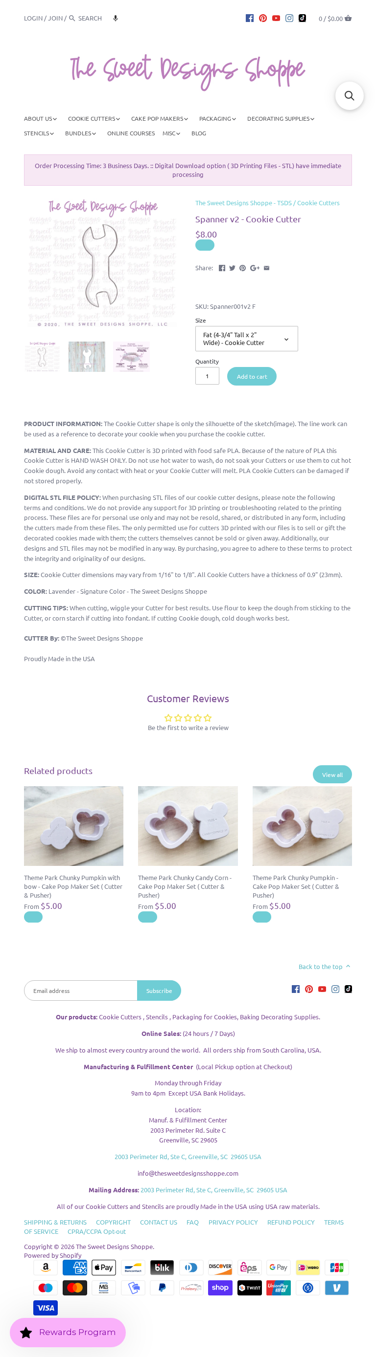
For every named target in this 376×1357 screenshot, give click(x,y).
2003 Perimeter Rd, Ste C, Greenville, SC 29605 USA (188, 1156)
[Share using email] (266, 266)
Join (55, 18)
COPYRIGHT (113, 1222)
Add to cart (252, 376)
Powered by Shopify (52, 1255)
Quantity (207, 361)
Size (200, 320)
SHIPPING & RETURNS (55, 1222)
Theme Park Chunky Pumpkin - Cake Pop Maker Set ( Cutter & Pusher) (296, 886)
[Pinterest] (263, 17)
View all (332, 774)
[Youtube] (276, 17)
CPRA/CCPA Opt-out (97, 1231)
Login (33, 18)
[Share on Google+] (255, 266)
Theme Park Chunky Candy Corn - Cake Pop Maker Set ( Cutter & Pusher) (185, 886)
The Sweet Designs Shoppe (114, 1246)
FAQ (193, 1222)
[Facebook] (250, 17)
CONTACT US (158, 1222)
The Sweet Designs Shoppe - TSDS (243, 202)
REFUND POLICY (291, 1222)
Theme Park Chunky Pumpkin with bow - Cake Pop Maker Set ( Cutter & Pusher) (73, 886)
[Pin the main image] (242, 266)
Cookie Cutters (318, 202)
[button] (115, 18)
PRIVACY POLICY (233, 1222)
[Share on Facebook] (222, 266)
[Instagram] (289, 17)
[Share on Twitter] (232, 266)
